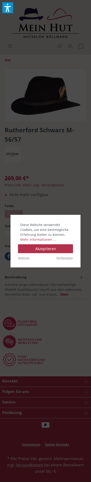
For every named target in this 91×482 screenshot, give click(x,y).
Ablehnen (24, 257)
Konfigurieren (64, 257)
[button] (7, 7)
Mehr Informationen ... (38, 239)
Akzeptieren (45, 248)
